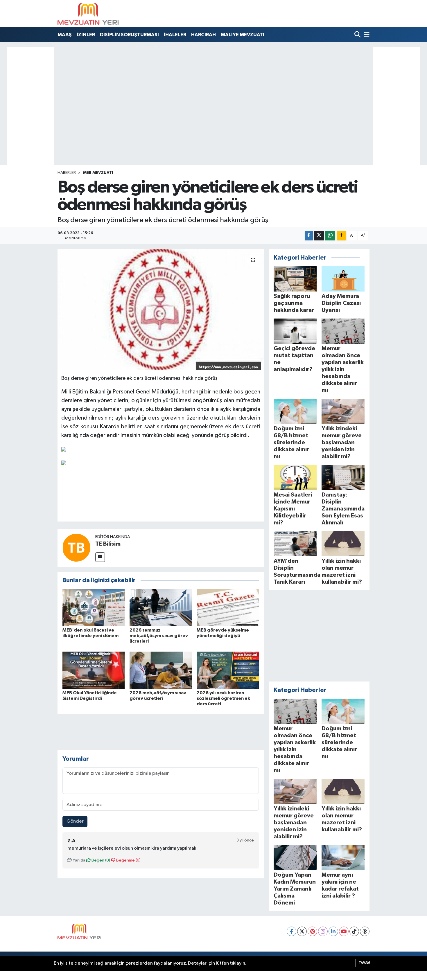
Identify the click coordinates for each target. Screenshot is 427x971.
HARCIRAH (203, 34)
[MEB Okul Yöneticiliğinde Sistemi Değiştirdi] (93, 670)
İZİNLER (86, 34)
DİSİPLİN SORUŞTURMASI (129, 34)
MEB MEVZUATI (98, 173)
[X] (302, 931)
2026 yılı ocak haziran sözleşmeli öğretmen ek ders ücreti (223, 698)
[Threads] (364, 931)
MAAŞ (65, 34)
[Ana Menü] (366, 35)
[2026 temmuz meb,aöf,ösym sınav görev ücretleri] (161, 607)
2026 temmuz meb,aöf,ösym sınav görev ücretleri (159, 635)
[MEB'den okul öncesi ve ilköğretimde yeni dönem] (93, 607)
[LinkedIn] (333, 931)
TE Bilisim (108, 544)
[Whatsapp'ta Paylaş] (330, 235)
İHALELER (175, 34)
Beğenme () (128, 860)
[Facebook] (291, 931)
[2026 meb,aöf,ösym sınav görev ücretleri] (161, 670)
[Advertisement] (213, 85)
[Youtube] (344, 931)
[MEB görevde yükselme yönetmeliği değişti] (228, 607)
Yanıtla (78, 860)
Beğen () (100, 860)
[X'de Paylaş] (319, 235)
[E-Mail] (100, 557)
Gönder (75, 821)
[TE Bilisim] (76, 547)
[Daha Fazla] (341, 235)
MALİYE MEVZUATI (242, 34)
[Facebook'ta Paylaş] (309, 235)
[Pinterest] (312, 931)
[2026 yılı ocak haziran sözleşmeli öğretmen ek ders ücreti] (228, 670)
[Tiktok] (354, 931)
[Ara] (358, 35)
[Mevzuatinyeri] (88, 13)
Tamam (364, 962)
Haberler (67, 173)
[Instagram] (323, 931)
